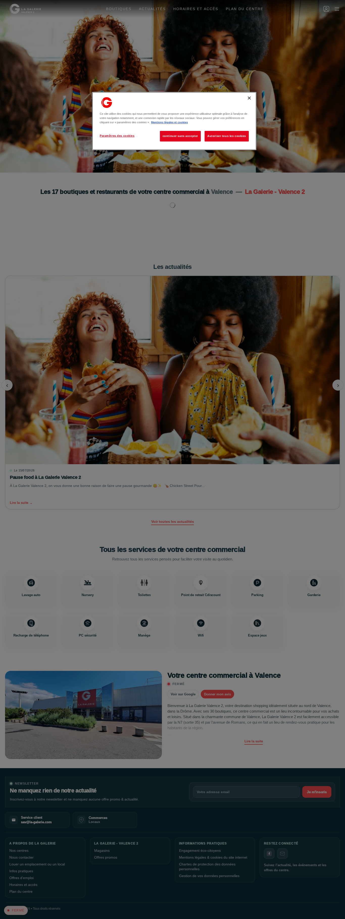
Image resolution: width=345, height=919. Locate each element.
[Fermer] (249, 98)
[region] (174, 121)
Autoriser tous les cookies (226, 135)
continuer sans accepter (180, 135)
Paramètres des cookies (117, 135)
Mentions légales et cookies (169, 122)
